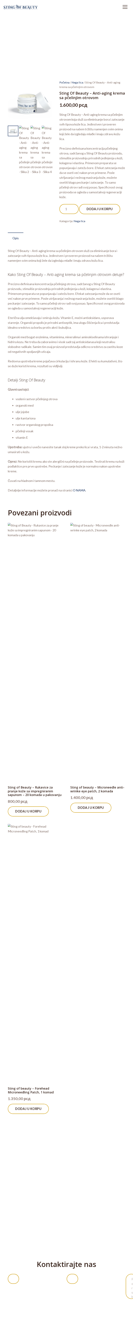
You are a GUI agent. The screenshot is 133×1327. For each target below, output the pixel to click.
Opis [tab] (15, 238)
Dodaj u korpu (100, 209)
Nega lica (77, 82)
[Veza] (20, 7)
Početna (64, 82)
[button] (46, 86)
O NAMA (79, 490)
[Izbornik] (125, 7)
